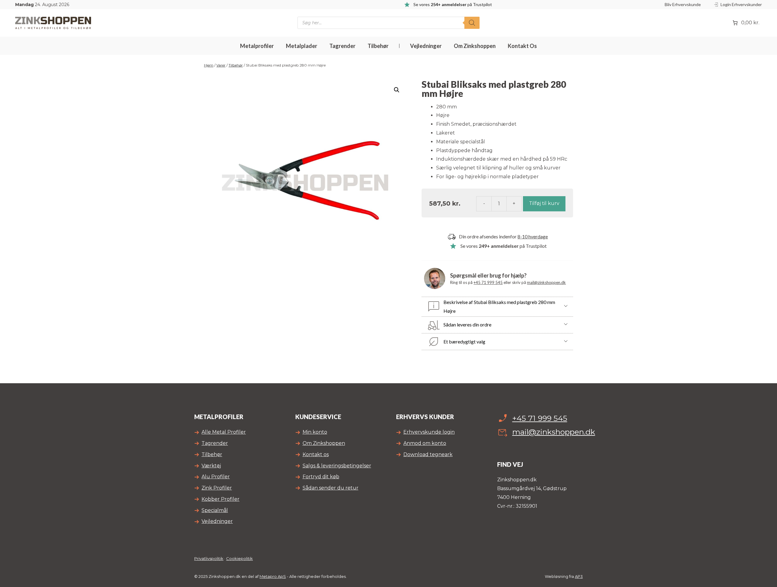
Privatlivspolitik (208, 558)
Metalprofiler (257, 46)
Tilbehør (378, 46)
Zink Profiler (217, 488)
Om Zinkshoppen (475, 46)
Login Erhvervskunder (741, 4)
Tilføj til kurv (544, 203)
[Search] (472, 23)
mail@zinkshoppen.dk (546, 282)
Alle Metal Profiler (224, 432)
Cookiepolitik (239, 558)
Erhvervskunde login (429, 432)
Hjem (208, 65)
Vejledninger (426, 46)
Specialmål (215, 510)
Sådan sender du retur (330, 488)
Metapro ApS (273, 576)
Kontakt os (522, 46)
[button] (396, 89)
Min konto (315, 432)
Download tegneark (428, 454)
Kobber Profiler (220, 499)
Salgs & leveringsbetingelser (337, 466)
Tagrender (342, 46)
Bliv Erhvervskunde (683, 4)
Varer (221, 65)
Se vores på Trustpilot (503, 246)
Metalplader (301, 46)
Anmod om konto (424, 443)
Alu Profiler (216, 476)
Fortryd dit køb (321, 476)
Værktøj (211, 466)
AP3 (579, 576)
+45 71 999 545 (488, 282)
